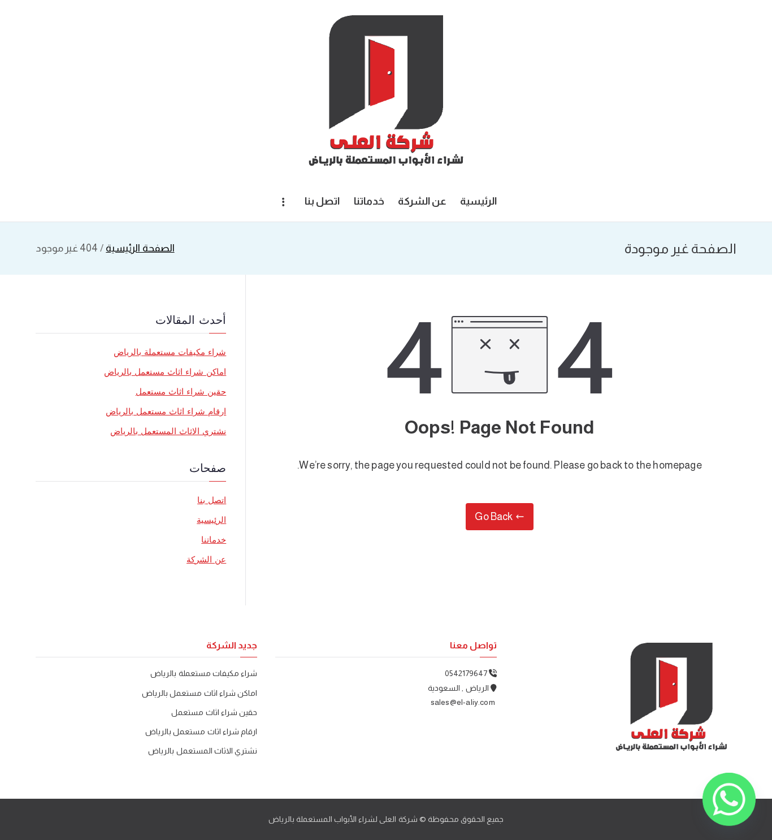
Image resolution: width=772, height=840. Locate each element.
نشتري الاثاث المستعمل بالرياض (168, 431)
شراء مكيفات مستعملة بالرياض (170, 352)
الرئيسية (478, 201)
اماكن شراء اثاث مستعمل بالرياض (165, 372)
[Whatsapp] (729, 799)
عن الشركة (422, 201)
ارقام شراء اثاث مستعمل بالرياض (166, 411)
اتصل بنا (322, 201)
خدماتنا (369, 201)
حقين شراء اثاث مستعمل (181, 392)
